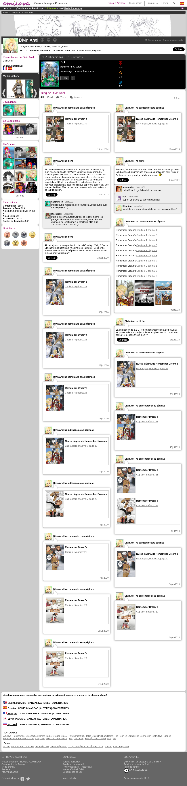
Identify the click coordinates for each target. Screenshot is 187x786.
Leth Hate (78, 738)
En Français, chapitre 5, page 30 (152, 123)
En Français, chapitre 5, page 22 (81, 499)
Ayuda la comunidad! (73, 764)
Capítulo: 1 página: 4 (146, 240)
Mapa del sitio (70, 778)
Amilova (7, 736)
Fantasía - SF (42, 746)
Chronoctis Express (35, 736)
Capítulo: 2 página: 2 (146, 271)
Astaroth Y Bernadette (56, 738)
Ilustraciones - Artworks (22, 746)
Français (12, 713)
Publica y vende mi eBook (137, 764)
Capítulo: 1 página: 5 (146, 245)
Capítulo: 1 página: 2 (146, 235)
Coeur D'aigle (99, 738)
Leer (64, 78)
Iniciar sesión (135, 3)
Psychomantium (77, 736)
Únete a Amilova (116, 3)
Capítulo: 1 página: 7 (146, 250)
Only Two (40, 738)
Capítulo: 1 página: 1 (146, 230)
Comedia (54, 746)
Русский (12, 724)
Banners (5, 769)
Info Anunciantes (9, 772)
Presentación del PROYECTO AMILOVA (21, 761)
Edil (70, 738)
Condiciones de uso (73, 772)
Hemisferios (18, 736)
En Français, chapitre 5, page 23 (81, 446)
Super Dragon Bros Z (56, 736)
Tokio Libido (92, 736)
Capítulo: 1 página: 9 (146, 260)
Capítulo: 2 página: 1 (146, 266)
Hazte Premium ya (73, 8)
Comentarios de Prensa (13, 764)
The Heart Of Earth (123, 736)
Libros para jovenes (70, 746)
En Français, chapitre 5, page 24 (152, 368)
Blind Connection (142, 736)
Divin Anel (28, 12)
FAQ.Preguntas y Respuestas (77, 767)
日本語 (10, 719)
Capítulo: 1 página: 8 (146, 255)
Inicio (5, 12)
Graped (167, 736)
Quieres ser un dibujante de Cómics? (142, 761)
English (11, 703)
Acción (6, 746)
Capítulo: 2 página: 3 (146, 276)
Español (11, 708)
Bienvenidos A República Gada (18, 738)
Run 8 (88, 738)
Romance (86, 746)
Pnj (114, 738)
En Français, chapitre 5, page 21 (152, 558)
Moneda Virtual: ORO (73, 769)
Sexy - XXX (97, 746)
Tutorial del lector (71, 761)
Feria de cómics (132, 767)
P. (175, 98)
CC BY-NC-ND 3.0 (138, 770)
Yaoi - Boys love (121, 746)
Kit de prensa (8, 767)
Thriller (108, 746)
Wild (109, 738)
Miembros (16, 12)
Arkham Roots (106, 736)
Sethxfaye (157, 736)
